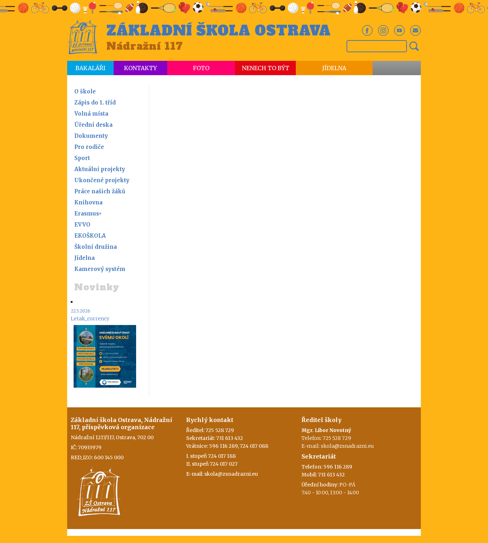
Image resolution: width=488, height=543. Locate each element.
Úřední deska (93, 124)
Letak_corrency (90, 318)
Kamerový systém (99, 269)
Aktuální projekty (99, 169)
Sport (82, 158)
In (383, 30)
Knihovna (88, 202)
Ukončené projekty (101, 180)
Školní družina (95, 246)
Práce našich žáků (99, 191)
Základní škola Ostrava (218, 30)
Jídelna (334, 68)
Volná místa (91, 113)
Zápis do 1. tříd (95, 102)
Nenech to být (265, 68)
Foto (201, 68)
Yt (399, 30)
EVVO (82, 224)
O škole (85, 91)
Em (415, 30)
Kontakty (140, 68)
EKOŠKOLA (90, 235)
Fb (367, 30)
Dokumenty (91, 135)
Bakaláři (90, 68)
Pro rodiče (89, 147)
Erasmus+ (88, 213)
